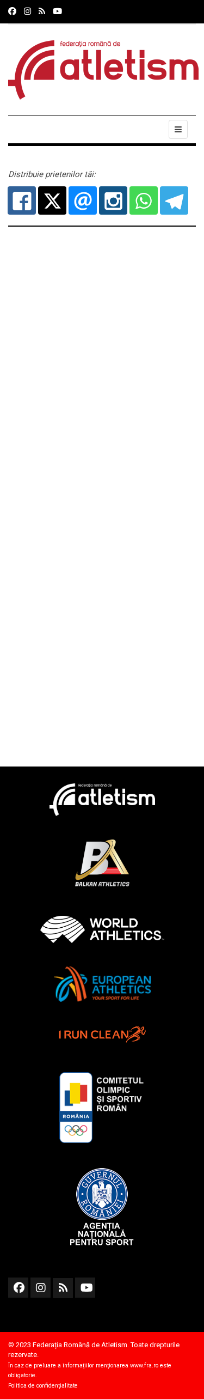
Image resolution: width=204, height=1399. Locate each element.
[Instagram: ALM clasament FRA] (113, 200)
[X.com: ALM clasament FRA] (52, 200)
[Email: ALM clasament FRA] (83, 200)
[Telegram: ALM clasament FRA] (174, 200)
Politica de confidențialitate (43, 1385)
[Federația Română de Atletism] (103, 70)
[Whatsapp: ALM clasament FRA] (143, 200)
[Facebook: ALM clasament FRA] (22, 200)
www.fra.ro (144, 1365)
